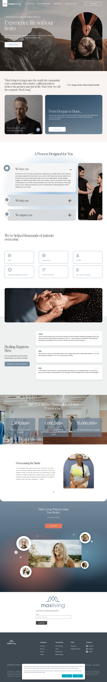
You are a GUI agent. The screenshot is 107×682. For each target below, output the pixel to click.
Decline (77, 675)
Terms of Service (96, 665)
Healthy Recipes (59, 654)
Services (42, 651)
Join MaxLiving (59, 646)
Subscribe (41, 623)
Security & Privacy (87, 665)
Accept (66, 675)
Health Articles (59, 651)
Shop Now (73, 646)
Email (37, 614)
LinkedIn (90, 651)
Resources (58, 4)
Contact (42, 654)
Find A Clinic (13, 45)
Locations (42, 646)
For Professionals (43, 4)
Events (57, 649)
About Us (30, 4)
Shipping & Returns (75, 649)
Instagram (90, 649)
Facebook (90, 646)
